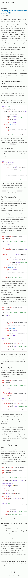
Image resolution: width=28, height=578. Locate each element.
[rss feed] (17, 572)
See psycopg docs (20, 192)
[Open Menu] (25, 2)
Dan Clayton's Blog (7, 2)
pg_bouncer (17, 66)
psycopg (3, 86)
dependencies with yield (7, 294)
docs (21, 210)
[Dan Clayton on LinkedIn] (14, 572)
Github (15, 519)
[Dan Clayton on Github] (11, 572)
